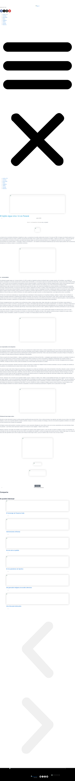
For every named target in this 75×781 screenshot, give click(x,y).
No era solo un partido (12, 550)
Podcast (4, 23)
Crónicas (4, 15)
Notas (4, 18)
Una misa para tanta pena (13, 606)
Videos (4, 21)
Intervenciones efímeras (13, 531)
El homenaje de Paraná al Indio (15, 513)
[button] (37, 102)
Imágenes (5, 20)
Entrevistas (5, 17)
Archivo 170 (5, 14)
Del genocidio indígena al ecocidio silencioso (19, 587)
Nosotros (4, 24)
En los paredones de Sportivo (14, 569)
